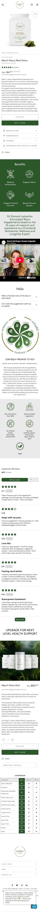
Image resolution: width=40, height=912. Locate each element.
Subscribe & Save (12, 52)
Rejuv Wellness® (13, 888)
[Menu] (3, 5)
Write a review (14, 480)
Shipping (11, 74)
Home (3, 52)
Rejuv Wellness (7, 57)
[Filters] (31, 480)
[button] (31, 5)
